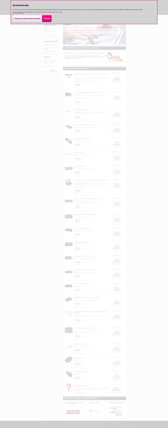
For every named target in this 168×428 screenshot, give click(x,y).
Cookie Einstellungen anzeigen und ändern (27, 19)
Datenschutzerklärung (18, 13)
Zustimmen (46, 19)
